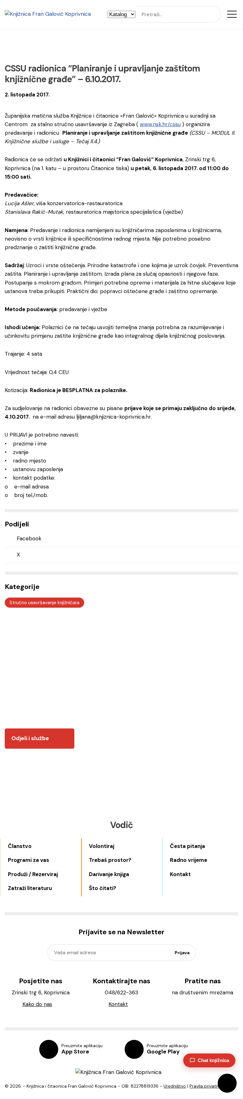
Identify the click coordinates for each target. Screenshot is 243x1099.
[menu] (232, 14)
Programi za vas (28, 859)
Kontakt (180, 874)
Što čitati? (102, 888)
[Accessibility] (227, 1083)
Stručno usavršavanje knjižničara (44, 602)
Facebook (29, 538)
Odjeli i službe (30, 738)
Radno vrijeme (188, 859)
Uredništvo (175, 1086)
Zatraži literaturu (30, 888)
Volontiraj (101, 846)
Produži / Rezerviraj (33, 874)
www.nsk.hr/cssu (160, 124)
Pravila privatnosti (208, 1086)
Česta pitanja (187, 846)
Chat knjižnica (213, 1060)
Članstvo (20, 846)
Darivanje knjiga (109, 874)
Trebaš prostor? (110, 859)
